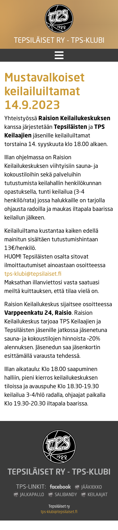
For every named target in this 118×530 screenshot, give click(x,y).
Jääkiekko (91, 487)
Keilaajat (98, 494)
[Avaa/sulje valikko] (59, 55)
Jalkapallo (32, 494)
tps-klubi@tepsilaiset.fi (33, 273)
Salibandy (66, 494)
